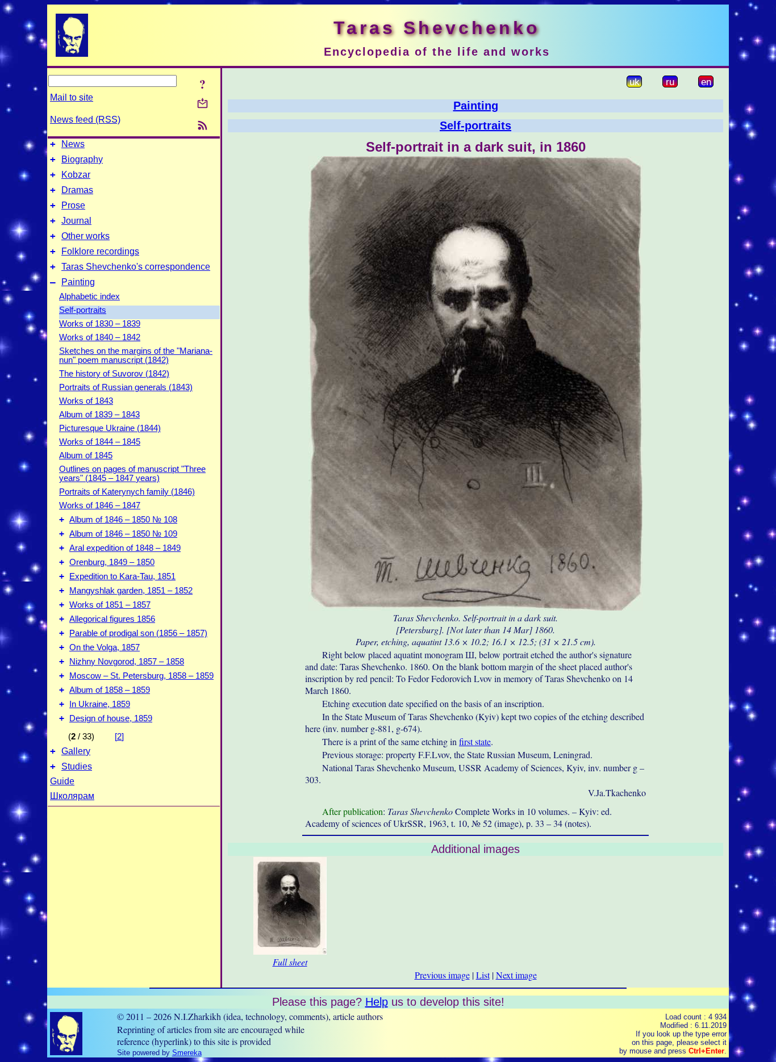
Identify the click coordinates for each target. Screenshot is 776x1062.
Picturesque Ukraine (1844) (110, 428)
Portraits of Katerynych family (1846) (127, 491)
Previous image (442, 975)
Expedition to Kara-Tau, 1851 (122, 576)
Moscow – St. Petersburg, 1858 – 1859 (141, 675)
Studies (76, 766)
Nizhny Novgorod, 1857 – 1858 (126, 661)
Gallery (75, 751)
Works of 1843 (86, 400)
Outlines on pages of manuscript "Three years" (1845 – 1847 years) (132, 474)
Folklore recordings (100, 251)
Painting (78, 282)
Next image (516, 975)
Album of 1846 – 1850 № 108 (123, 519)
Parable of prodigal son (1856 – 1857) (138, 633)
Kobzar (75, 174)
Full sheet (290, 962)
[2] (119, 736)
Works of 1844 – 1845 (99, 441)
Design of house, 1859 (110, 718)
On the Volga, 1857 (104, 647)
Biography (82, 159)
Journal (76, 220)
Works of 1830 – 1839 (99, 323)
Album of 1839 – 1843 (99, 414)
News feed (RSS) (85, 119)
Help (376, 1002)
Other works (85, 236)
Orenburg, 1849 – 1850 (112, 562)
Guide (62, 781)
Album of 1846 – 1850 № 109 (123, 533)
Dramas (77, 190)
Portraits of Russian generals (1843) (126, 387)
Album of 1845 (85, 455)
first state (475, 741)
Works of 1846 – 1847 (99, 505)
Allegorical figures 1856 (112, 619)
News (73, 144)
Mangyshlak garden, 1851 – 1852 (131, 590)
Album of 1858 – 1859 (109, 690)
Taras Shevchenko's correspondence (135, 266)
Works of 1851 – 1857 (110, 604)
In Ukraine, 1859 (99, 704)
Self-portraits (82, 310)
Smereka (187, 1052)
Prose (73, 205)
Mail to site (71, 97)
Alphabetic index (89, 296)
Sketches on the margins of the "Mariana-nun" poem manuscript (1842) (135, 355)
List (483, 975)
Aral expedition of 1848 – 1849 (125, 548)
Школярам (72, 796)
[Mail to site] (202, 103)
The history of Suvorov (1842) (114, 373)
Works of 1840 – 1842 (99, 337)
